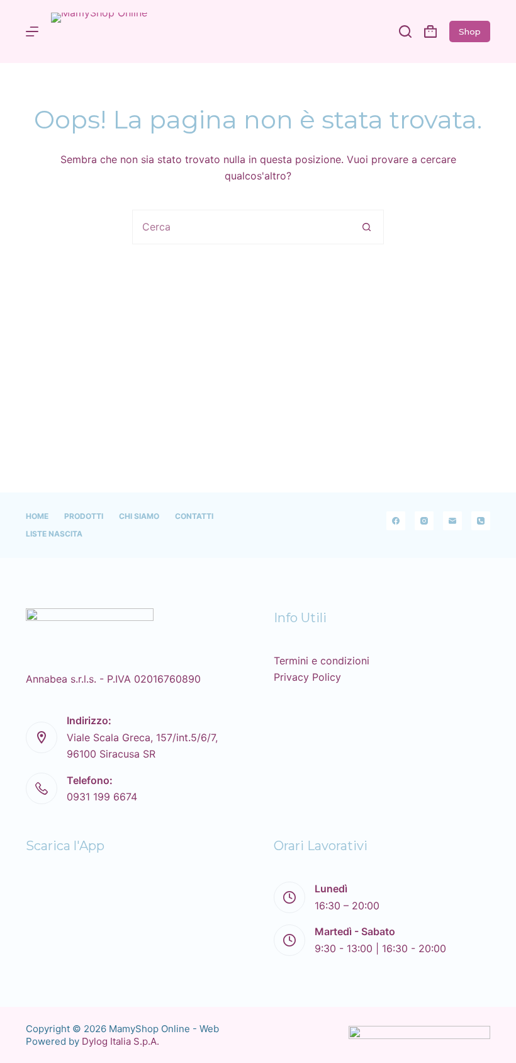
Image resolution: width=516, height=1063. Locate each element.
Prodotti (83, 516)
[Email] (452, 520)
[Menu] (32, 31)
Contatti (194, 516)
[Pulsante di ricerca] (366, 227)
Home (37, 516)
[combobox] (241, 227)
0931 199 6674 (102, 796)
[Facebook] (395, 520)
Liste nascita (54, 533)
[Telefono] (480, 520)
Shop (470, 31)
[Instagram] (424, 520)
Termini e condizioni (321, 660)
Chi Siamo (139, 516)
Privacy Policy (307, 677)
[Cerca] (405, 31)
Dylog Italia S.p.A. (120, 1041)
